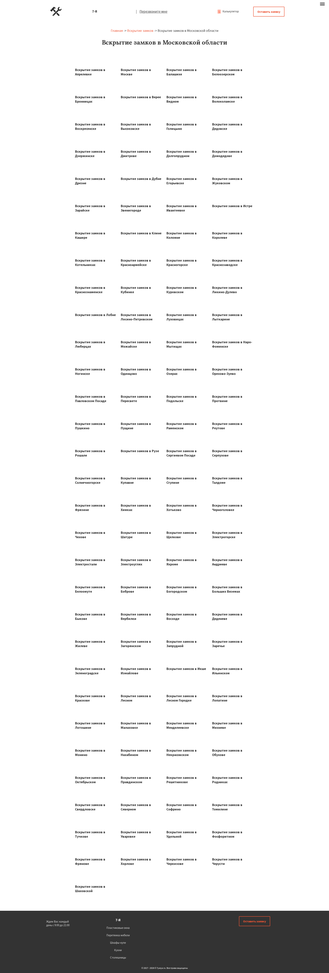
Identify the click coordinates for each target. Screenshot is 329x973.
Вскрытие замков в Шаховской (90, 888)
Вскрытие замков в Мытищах (181, 344)
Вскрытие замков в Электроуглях (136, 562)
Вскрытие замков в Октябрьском (90, 779)
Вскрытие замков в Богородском (181, 589)
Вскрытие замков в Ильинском (227, 670)
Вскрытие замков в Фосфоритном (227, 834)
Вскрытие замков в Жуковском (227, 180)
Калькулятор (230, 11)
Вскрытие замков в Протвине (227, 398)
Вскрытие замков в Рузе (140, 451)
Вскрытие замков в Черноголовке (227, 507)
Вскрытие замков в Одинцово (136, 371)
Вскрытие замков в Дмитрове (136, 153)
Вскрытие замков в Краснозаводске (227, 262)
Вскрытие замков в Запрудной (181, 643)
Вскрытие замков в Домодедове (227, 153)
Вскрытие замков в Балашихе (181, 72)
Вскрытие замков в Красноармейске (136, 262)
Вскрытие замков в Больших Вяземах (227, 589)
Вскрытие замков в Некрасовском (181, 752)
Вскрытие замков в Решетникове (181, 779)
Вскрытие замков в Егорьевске (181, 180)
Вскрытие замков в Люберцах (90, 344)
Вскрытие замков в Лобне (95, 315)
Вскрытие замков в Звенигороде (136, 208)
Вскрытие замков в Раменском (181, 425)
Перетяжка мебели (118, 935)
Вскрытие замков (140, 30)
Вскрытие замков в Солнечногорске (90, 480)
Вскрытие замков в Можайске (136, 344)
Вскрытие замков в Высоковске (136, 126)
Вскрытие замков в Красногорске (181, 262)
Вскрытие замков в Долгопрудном (181, 153)
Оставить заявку (268, 12)
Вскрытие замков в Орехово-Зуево (227, 371)
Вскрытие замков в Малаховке (136, 725)
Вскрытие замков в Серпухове (227, 453)
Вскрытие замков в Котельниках (90, 262)
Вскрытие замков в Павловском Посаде (90, 398)
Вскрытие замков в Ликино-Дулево (227, 289)
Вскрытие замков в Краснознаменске (90, 289)
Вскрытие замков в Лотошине (90, 725)
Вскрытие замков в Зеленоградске (90, 670)
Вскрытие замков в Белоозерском (227, 72)
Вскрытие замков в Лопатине (227, 698)
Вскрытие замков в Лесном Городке (181, 698)
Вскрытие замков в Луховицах (181, 317)
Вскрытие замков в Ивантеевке (181, 208)
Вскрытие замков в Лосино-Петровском (137, 317)
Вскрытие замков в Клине (141, 233)
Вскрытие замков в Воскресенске (90, 126)
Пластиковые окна (118, 928)
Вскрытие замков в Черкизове (181, 861)
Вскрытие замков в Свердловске (90, 807)
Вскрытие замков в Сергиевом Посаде (181, 453)
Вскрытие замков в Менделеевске (181, 725)
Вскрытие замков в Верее (141, 97)
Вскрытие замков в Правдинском (136, 779)
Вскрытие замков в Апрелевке (90, 72)
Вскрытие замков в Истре (232, 206)
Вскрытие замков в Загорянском (136, 643)
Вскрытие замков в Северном (136, 807)
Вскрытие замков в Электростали (90, 562)
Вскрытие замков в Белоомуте (90, 589)
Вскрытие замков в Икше (186, 668)
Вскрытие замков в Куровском (181, 289)
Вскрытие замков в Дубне (141, 178)
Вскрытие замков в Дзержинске (90, 153)
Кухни (118, 950)
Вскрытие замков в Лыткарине (227, 317)
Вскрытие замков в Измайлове (136, 670)
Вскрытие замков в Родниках (227, 779)
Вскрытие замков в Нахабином (136, 752)
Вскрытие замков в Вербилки (136, 616)
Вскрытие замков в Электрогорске (227, 534)
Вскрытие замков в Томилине (227, 807)
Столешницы (118, 957)
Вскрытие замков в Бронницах (90, 99)
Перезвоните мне (153, 11)
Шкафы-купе (118, 942)
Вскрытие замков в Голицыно (181, 126)
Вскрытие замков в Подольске (181, 398)
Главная (117, 30)
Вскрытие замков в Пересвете (136, 398)
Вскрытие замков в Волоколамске (227, 99)
